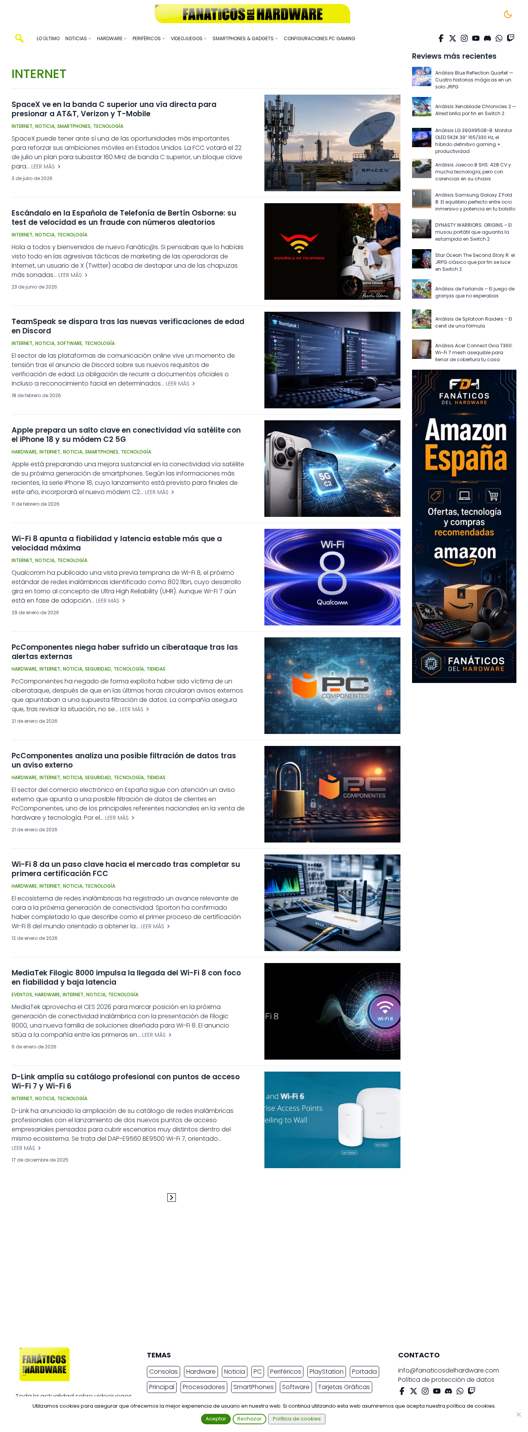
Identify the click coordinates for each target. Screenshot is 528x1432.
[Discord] (487, 38)
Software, (70, 343)
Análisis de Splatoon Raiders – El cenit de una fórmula (473, 322)
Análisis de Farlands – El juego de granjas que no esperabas (474, 292)
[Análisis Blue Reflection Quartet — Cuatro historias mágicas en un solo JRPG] (421, 80)
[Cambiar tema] (507, 14)
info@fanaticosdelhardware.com (448, 1370)
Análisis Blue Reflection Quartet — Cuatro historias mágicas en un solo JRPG (474, 80)
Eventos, (22, 994)
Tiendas (155, 669)
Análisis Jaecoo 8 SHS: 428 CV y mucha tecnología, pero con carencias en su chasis (473, 171)
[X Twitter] (452, 38)
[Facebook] (441, 38)
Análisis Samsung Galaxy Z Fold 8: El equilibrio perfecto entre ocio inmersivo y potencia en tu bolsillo (475, 202)
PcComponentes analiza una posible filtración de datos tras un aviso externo (124, 760)
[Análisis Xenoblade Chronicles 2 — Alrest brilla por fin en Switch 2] (421, 110)
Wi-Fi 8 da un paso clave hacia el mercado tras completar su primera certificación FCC (126, 869)
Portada (364, 1371)
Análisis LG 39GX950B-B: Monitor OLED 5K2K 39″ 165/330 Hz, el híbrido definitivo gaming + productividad (473, 141)
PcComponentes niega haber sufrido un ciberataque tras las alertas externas (125, 652)
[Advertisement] (258, 1277)
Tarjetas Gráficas (344, 1387)
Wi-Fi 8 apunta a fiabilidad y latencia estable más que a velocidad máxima (117, 543)
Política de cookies (297, 1418)
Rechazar (249, 1418)
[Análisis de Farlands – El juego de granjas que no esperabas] (421, 292)
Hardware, (25, 451)
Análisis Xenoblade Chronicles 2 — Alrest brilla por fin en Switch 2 (475, 110)
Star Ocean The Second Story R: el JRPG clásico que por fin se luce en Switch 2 (475, 262)
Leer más (43, 166)
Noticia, (45, 126)
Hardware (201, 1371)
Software (296, 1387)
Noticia (234, 1371)
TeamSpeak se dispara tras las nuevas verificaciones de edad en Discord (128, 326)
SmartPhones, (74, 126)
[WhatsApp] (499, 38)
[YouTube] (476, 38)
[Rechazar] (518, 1414)
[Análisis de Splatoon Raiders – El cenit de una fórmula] (421, 322)
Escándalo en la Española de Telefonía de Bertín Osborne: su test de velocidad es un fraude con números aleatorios (124, 218)
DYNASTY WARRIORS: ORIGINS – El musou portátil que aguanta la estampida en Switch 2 (473, 232)
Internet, (23, 126)
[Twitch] (510, 38)
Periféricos (285, 1371)
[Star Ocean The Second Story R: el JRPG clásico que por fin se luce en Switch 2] (421, 262)
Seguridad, (98, 669)
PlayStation (327, 1371)
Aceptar (216, 1418)
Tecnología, (129, 669)
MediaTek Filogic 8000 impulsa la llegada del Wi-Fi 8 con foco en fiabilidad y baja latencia (126, 977)
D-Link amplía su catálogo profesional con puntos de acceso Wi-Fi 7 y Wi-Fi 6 (126, 1081)
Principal (161, 1387)
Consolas (163, 1371)
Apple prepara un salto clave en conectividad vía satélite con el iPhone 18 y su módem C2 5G (126, 435)
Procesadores (204, 1387)
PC (258, 1371)
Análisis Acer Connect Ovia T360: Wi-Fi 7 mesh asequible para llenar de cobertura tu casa (474, 352)
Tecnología (108, 126)
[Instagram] (464, 38)
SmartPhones (253, 1387)
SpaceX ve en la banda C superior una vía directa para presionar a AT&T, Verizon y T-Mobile (114, 109)
